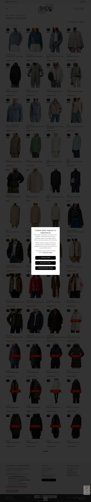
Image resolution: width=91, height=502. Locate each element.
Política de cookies (47, 252)
